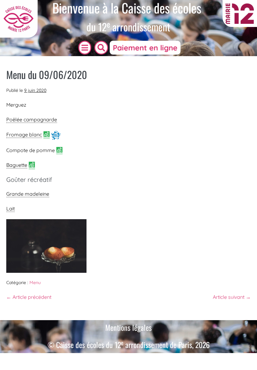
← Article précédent (28, 297)
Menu (35, 282)
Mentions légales (128, 327)
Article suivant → (232, 297)
